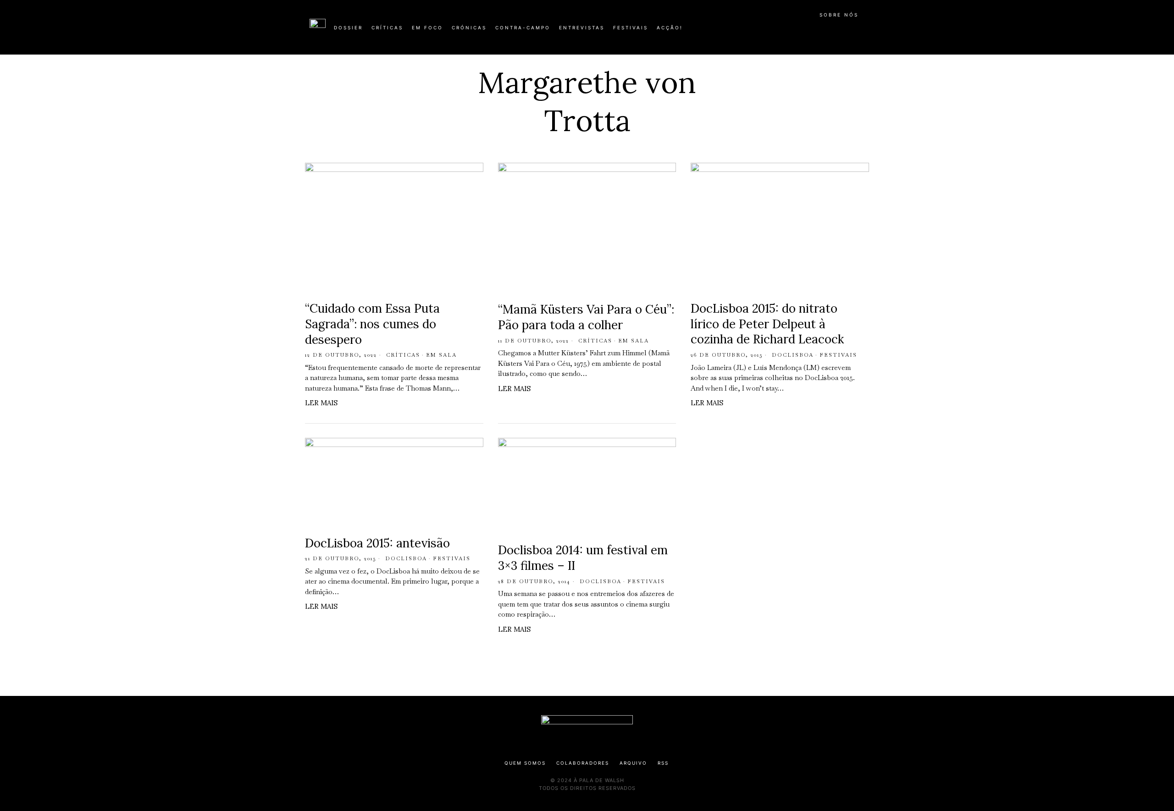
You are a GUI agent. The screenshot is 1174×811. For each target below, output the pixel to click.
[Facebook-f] (775, 31)
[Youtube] (834, 31)
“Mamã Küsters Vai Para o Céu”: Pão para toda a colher (586, 317)
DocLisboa (793, 355)
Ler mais (321, 402)
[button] (859, 32)
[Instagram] (805, 31)
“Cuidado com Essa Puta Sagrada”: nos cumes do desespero (372, 324)
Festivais (838, 355)
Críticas (403, 355)
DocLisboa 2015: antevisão (377, 543)
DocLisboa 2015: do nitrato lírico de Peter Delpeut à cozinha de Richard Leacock (767, 324)
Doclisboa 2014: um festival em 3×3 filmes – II (583, 557)
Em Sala (441, 355)
